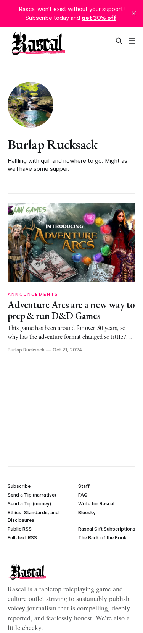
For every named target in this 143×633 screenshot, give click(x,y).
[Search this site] (119, 41)
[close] (134, 13)
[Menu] (132, 41)
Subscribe (19, 486)
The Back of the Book (102, 538)
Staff (84, 486)
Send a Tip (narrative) (32, 495)
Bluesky (87, 512)
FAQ (83, 495)
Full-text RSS (22, 538)
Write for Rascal (96, 504)
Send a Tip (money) (29, 504)
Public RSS (20, 529)
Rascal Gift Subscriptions (106, 529)
